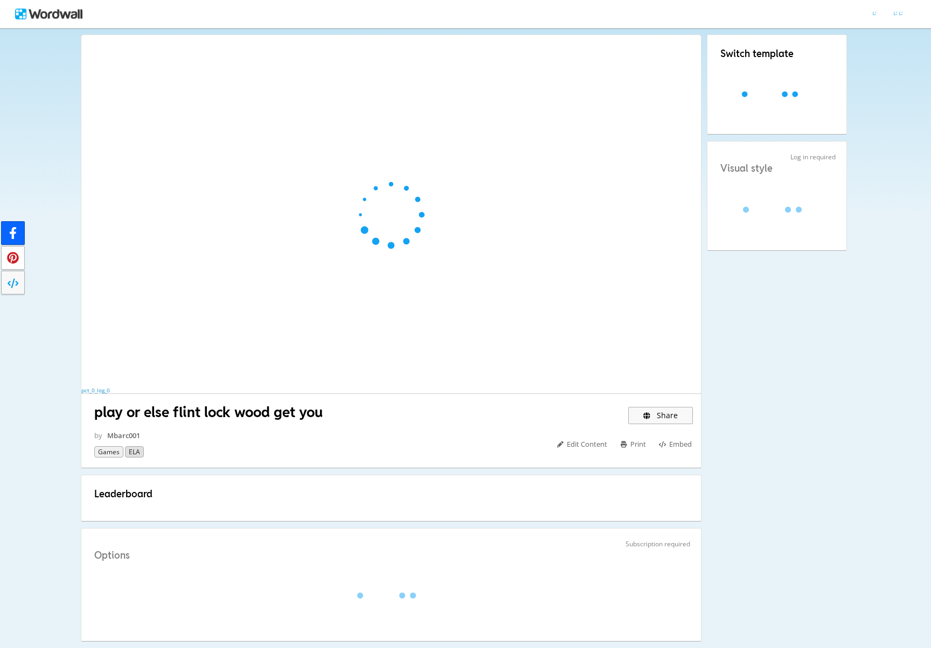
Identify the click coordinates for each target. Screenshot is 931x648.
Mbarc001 (123, 435)
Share (666, 415)
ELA (134, 451)
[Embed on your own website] (13, 282)
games (109, 451)
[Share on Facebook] (13, 233)
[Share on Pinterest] (13, 258)
